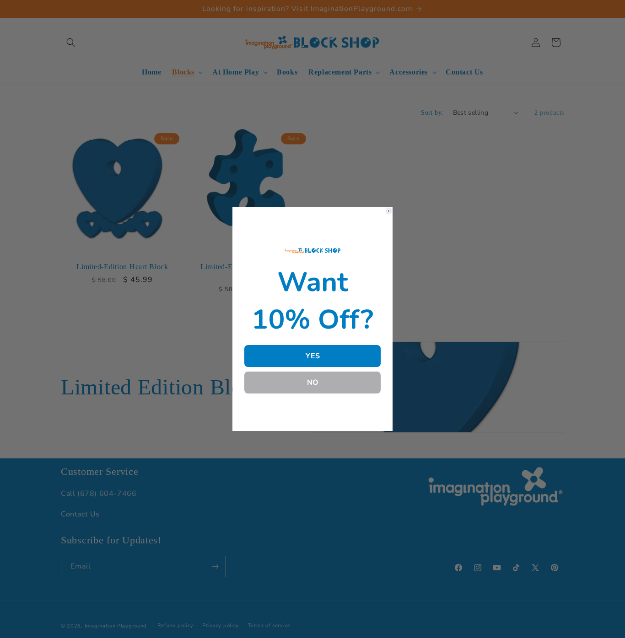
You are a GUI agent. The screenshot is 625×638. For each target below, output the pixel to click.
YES (313, 356)
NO (312, 382)
